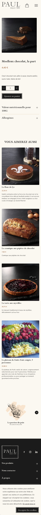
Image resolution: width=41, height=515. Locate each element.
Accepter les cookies (27, 510)
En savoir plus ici (29, 504)
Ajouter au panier (12, 96)
